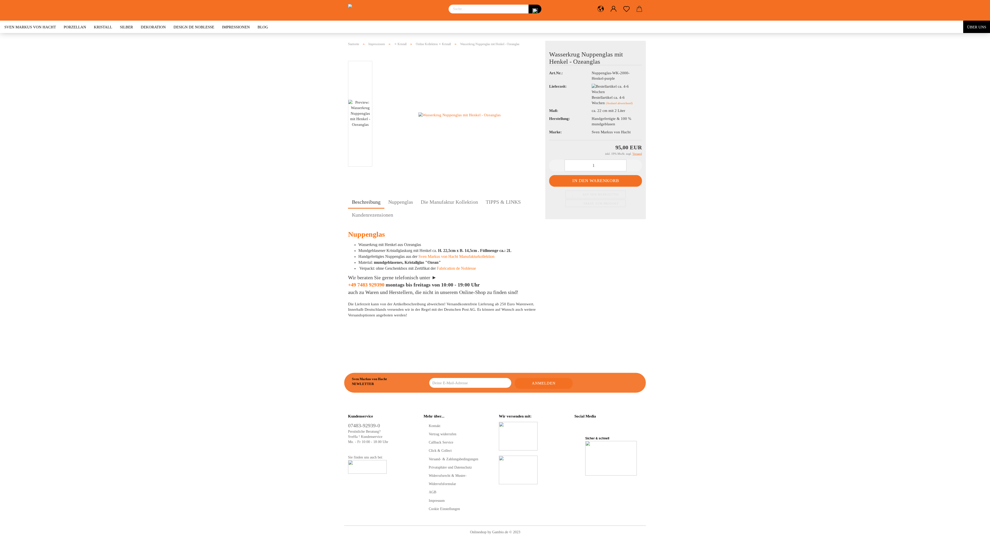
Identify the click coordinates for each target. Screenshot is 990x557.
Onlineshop (478, 532)
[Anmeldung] (613, 9)
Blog (263, 27)
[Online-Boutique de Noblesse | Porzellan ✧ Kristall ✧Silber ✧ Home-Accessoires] (394, 10)
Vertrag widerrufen (442, 434)
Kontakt (434, 426)
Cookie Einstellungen (444, 509)
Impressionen (236, 27)
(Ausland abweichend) (619, 103)
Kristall (103, 27)
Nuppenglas (400, 202)
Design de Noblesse (194, 27)
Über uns (976, 27)
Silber (126, 27)
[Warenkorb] (639, 9)
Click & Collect (440, 451)
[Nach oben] (976, 549)
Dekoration (153, 27)
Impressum (437, 501)
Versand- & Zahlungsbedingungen (453, 459)
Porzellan (75, 27)
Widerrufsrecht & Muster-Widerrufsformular (448, 480)
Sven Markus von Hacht (30, 27)
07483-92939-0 (364, 425)
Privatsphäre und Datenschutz (450, 467)
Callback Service (441, 442)
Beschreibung (366, 202)
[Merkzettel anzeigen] (626, 9)
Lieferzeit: (558, 86)
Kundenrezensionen (372, 215)
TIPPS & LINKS (503, 202)
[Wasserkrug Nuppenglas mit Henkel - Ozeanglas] (459, 115)
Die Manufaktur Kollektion (449, 202)
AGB (432, 492)
